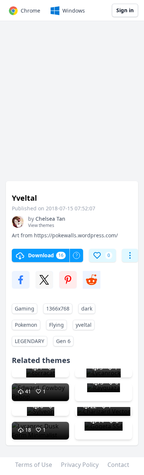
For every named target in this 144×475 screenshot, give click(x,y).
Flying (56, 324)
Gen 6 (63, 341)
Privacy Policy (80, 465)
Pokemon (26, 324)
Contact (118, 465)
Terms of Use (33, 465)
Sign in (125, 10)
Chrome (30, 10)
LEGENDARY (29, 341)
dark (86, 308)
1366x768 (57, 308)
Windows (73, 10)
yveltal (84, 324)
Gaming (24, 308)
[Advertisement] (72, 105)
